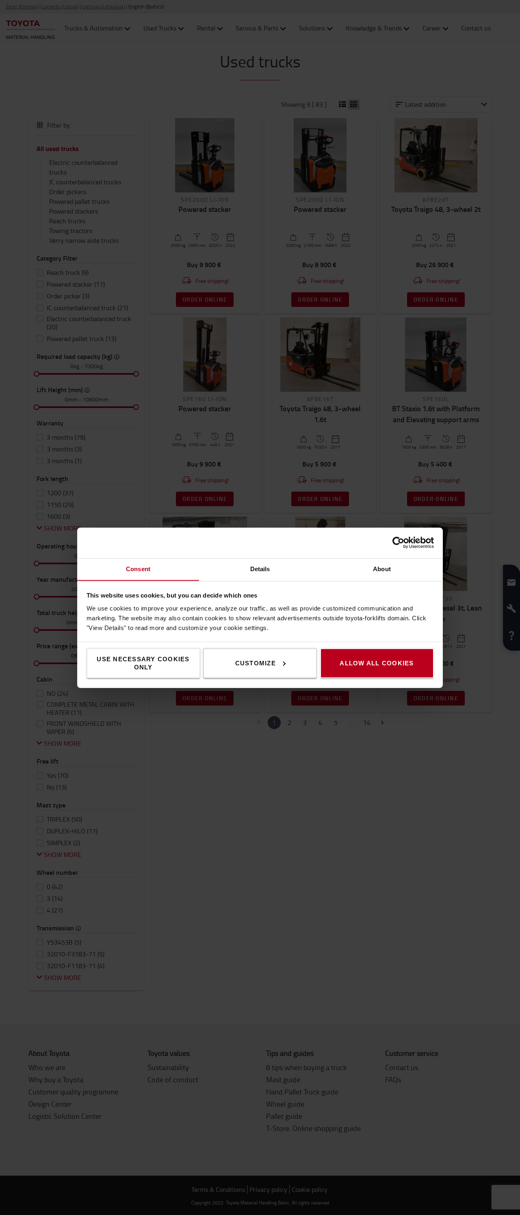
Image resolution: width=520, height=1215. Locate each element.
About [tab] (382, 568)
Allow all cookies (377, 662)
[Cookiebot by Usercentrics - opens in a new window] (398, 543)
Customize (255, 662)
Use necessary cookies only (143, 662)
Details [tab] (260, 568)
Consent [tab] (138, 568)
